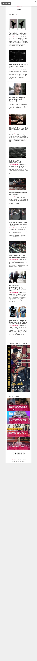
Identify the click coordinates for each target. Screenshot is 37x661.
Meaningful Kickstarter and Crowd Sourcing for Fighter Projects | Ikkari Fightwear (18, 321)
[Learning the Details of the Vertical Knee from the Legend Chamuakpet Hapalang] (18, 436)
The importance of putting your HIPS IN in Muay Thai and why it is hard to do (18, 420)
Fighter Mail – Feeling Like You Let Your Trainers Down (18, 34)
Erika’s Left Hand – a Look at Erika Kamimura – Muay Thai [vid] (18, 129)
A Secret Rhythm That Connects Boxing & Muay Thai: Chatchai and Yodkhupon (18, 408)
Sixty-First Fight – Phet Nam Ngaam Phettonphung (18, 256)
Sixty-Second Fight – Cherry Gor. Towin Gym (18, 193)
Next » (19, 339)
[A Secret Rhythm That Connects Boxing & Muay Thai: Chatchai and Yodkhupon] (18, 410)
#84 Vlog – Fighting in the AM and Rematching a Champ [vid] (17, 99)
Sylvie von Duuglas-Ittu (13, 36)
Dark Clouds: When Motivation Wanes (15, 162)
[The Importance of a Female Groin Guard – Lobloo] (18, 449)
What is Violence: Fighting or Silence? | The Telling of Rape (18, 66)
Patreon (19, 459)
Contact (24, 459)
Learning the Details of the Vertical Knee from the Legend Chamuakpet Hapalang (17, 434)
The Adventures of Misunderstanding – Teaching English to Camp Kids (17, 288)
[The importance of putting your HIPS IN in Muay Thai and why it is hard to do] (18, 423)
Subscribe (13, 459)
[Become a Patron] (18, 392)
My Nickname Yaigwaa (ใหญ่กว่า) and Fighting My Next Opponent (18, 224)
